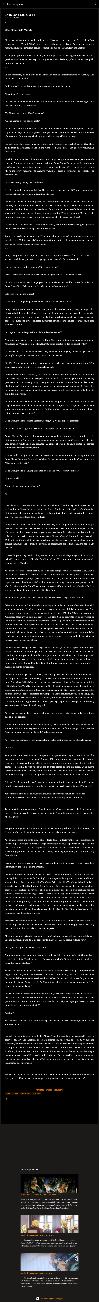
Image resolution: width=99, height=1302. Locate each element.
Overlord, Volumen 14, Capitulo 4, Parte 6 (37, 1235)
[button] (6, 22)
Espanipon (15, 4)
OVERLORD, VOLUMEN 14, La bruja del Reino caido (41, 1195)
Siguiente (58, 1090)
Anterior (40, 1090)
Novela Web (25, 1093)
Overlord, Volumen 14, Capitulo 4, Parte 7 (37, 1273)
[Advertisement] (49, 1144)
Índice (49, 1090)
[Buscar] (26, 4)
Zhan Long (36, 1093)
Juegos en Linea (12, 1093)
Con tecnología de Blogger (51, 1299)
